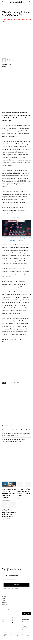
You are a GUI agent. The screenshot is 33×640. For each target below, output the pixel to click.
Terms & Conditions (24, 626)
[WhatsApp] (21, 70)
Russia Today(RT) (15, 382)
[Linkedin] (25, 70)
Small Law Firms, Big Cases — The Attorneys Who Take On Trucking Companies (9, 493)
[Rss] (12, 624)
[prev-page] (3, 522)
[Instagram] (12, 620)
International (25, 619)
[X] (13, 70)
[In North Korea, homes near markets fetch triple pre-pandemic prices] (9, 505)
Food (3, 619)
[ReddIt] (17, 70)
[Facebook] (9, 70)
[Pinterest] (29, 70)
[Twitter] (12, 617)
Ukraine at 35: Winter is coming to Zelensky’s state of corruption (13, 440)
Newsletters (25, 622)
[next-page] (6, 522)
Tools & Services (26, 624)
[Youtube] (12, 622)
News (8, 382)
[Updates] (4, 60)
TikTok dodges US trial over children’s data (16, 430)
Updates (9, 19)
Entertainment (5, 617)
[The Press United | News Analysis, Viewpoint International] (19, 2)
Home (4, 19)
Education (4, 615)
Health (3, 621)
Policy (23, 630)
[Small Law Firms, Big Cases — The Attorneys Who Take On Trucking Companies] (9, 484)
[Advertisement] (16, 39)
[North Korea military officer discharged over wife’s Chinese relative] (24, 484)
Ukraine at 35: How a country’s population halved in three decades (16, 434)
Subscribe (16, 584)
